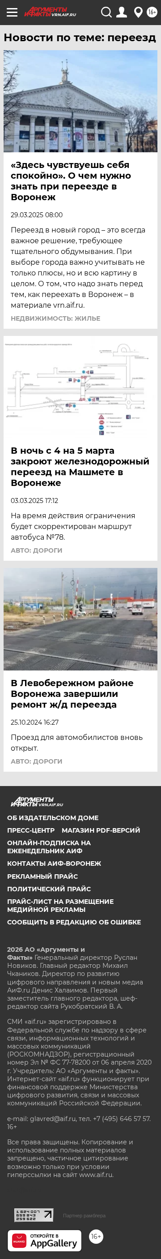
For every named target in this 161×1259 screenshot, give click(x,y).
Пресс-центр (31, 830)
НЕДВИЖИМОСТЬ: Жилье (55, 318)
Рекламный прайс (42, 876)
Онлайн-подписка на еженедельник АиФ (49, 847)
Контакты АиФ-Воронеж (54, 863)
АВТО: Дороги (37, 550)
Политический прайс (49, 889)
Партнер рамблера (84, 1215)
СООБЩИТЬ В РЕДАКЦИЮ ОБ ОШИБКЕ (74, 922)
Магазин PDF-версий (101, 830)
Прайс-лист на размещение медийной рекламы (60, 906)
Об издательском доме (52, 818)
